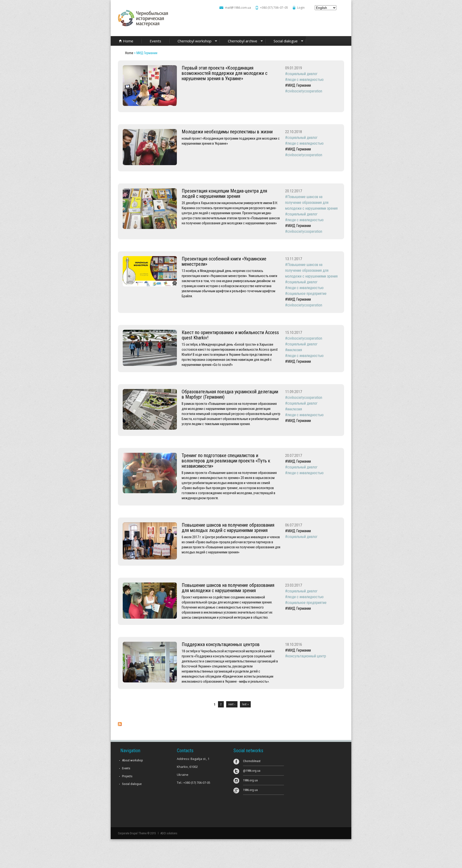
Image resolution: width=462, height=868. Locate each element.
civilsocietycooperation (304, 91)
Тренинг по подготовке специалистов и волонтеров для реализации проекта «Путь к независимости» (226, 461)
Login (301, 8)
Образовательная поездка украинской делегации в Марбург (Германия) (230, 394)
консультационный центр (306, 656)
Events (155, 41)
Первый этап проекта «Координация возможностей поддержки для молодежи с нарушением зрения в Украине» (224, 73)
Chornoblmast (252, 761)
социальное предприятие (307, 293)
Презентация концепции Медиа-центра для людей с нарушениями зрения (224, 193)
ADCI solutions (168, 833)
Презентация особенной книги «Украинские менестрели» (224, 261)
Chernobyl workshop (190, 41)
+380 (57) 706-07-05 (196, 782)
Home (128, 41)
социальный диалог (302, 73)
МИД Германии (299, 85)
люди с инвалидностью (305, 79)
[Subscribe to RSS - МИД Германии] (120, 725)
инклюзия (294, 350)
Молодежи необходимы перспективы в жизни (227, 132)
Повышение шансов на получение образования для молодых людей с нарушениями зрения (228, 527)
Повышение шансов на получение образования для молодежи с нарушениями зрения (311, 202)
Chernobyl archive (238, 41)
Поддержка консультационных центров (221, 644)
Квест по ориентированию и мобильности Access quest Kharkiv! (230, 335)
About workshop (132, 760)
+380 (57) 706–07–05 (274, 8)
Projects (127, 776)
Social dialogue (281, 41)
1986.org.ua (250, 780)
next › (231, 704)
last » (245, 704)
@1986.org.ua (251, 770)
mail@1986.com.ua (238, 8)
